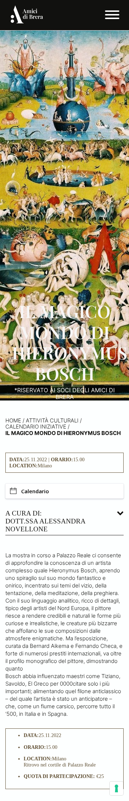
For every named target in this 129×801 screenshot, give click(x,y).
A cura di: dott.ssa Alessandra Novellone (45, 521)
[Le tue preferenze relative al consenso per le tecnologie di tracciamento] (116, 788)
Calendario (35, 491)
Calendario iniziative (35, 426)
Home (13, 420)
